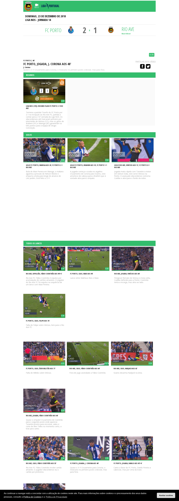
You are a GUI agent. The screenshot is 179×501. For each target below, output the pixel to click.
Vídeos (36, 7)
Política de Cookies (32, 497)
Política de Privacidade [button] (56, 497)
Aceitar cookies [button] (166, 495)
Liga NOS (30, 20)
